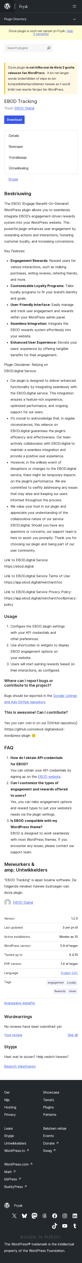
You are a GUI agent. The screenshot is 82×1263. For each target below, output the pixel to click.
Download (14, 119)
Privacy (10, 1114)
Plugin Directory (15, 19)
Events (48, 1136)
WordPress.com (18, 1164)
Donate (51, 1143)
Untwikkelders (15, 1143)
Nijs (7, 1100)
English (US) (69, 973)
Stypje (13, 179)
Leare (8, 1128)
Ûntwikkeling (18, 168)
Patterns (49, 1114)
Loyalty (71, 982)
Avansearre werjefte (19, 1003)
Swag (49, 1151)
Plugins (48, 1107)
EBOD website (49, 776)
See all (73, 1035)
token (72, 991)
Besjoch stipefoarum (20, 1066)
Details (14, 136)
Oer (7, 1092)
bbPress (12, 1179)
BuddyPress (15, 1187)
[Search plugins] (49, 48)
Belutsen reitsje (54, 1128)
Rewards (60, 991)
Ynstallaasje (18, 157)
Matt (10, 1172)
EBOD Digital (24, 108)
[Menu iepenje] (75, 6)
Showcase (51, 1092)
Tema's (48, 1100)
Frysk (18, 1205)
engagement (56, 982)
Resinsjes (16, 146)
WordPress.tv (16, 1151)
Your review (13, 1035)
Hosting (10, 1107)
